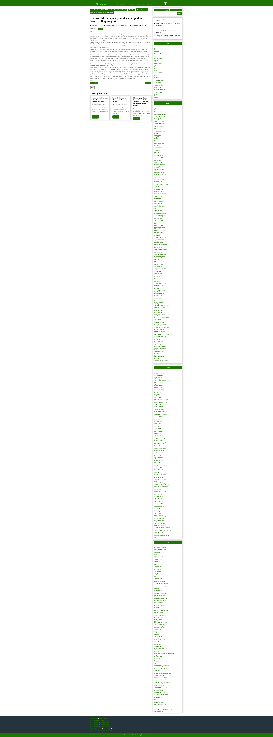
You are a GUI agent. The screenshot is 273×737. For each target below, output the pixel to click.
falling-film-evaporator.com (161, 668)
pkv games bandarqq (159, 67)
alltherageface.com (159, 343)
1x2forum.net (157, 109)
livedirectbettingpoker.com (161, 648)
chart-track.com (158, 447)
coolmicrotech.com (159, 322)
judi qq (155, 57)
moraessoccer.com (159, 443)
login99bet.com (158, 111)
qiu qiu (155, 94)
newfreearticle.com (159, 615)
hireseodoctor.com (159, 206)
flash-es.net (157, 658)
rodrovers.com (158, 188)
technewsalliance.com (159, 256)
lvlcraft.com (157, 183)
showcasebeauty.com (159, 409)
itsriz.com (156, 576)
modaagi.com (157, 433)
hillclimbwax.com (158, 697)
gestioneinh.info (158, 276)
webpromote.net (158, 467)
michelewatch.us (158, 385)
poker (155, 75)
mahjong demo (158, 63)
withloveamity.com (159, 157)
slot (93, 87)
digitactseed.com (158, 181)
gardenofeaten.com (159, 619)
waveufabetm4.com (159, 234)
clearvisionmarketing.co (160, 268)
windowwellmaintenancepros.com (163, 709)
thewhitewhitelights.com (160, 479)
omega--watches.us (159, 387)
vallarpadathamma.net (160, 600)
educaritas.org (157, 135)
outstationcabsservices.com (161, 317)
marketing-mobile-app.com (161, 638)
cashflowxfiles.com (159, 627)
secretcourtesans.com (160, 113)
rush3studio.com (158, 559)
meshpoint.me (157, 588)
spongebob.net (158, 590)
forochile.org (157, 445)
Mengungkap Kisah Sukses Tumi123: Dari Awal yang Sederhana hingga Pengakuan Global (140, 101)
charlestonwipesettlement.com (162, 682)
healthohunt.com (158, 251)
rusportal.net (157, 571)
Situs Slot (132, 4)
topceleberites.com (159, 222)
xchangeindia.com (158, 321)
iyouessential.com (158, 155)
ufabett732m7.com (159, 285)
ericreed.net (157, 488)
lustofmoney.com (158, 702)
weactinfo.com (157, 633)
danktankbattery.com (159, 643)
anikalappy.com (158, 241)
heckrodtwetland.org (159, 483)
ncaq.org (156, 140)
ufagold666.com (158, 292)
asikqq (155, 79)
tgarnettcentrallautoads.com (161, 391)
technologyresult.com (159, 164)
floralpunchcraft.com (159, 639)
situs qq (156, 65)
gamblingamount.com (160, 696)
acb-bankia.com (158, 656)
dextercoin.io (157, 534)
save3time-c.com (158, 396)
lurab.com (156, 353)
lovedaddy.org (157, 651)
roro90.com (157, 561)
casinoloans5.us (158, 494)
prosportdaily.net (158, 278)
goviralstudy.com (158, 512)
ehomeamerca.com (159, 169)
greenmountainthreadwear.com (162, 673)
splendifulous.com (159, 218)
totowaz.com (157, 680)
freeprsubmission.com (160, 290)
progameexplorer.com (160, 346)
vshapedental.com (159, 310)
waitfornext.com (158, 266)
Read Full (96, 117)
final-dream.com (158, 273)
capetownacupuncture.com (161, 580)
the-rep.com (157, 420)
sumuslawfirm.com (159, 670)
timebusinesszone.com (160, 704)
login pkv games (158, 58)
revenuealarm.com (159, 351)
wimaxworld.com (158, 452)
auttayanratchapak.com (160, 593)
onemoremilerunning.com (161, 622)
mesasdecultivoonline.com (161, 610)
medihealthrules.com (159, 307)
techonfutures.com (159, 302)
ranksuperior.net (158, 690)
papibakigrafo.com (159, 506)
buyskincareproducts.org (160, 525)
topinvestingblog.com (159, 416)
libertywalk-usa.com (159, 374)
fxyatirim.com (157, 160)
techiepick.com (158, 297)
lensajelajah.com (158, 137)
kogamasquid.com (159, 529)
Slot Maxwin (141, 4)
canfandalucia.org (158, 312)
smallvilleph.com (158, 435)
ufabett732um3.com (159, 261)
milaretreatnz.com (159, 431)
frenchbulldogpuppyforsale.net (162, 527)
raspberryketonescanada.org (161, 305)
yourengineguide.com (159, 314)
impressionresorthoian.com (161, 665)
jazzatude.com (157, 425)
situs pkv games (103, 718)
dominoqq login (94, 722)
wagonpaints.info (158, 264)
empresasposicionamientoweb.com (163, 334)
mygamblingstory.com (160, 547)
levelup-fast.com (158, 210)
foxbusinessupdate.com (160, 650)
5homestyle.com (158, 537)
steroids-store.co (158, 469)
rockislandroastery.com (160, 348)
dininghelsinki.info (158, 242)
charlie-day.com (158, 646)
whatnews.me (157, 271)
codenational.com (158, 345)
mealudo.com (157, 644)
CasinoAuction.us (158, 496)
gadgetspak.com (158, 203)
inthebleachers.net (159, 522)
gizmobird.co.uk (158, 377)
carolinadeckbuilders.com (160, 414)
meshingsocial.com (159, 634)
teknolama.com (158, 604)
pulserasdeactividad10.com (161, 517)
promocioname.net (159, 450)
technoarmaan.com (159, 333)
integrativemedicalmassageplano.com (164, 653)
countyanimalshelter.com (160, 687)
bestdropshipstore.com (160, 174)
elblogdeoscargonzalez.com (161, 466)
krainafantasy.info (158, 566)
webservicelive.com (159, 362)
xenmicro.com (157, 142)
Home (116, 4)
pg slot (102, 726)
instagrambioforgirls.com (160, 626)
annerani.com (157, 423)
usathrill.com (157, 309)
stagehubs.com (158, 108)
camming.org (157, 118)
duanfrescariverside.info (160, 244)
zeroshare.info (157, 428)
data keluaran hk (158, 92)
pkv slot (156, 55)
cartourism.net (158, 513)
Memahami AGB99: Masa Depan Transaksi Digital (169, 28)
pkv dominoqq (157, 53)
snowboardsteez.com (159, 624)
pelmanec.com (158, 552)
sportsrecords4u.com (159, 220)
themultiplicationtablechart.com (162, 530)
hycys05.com (157, 621)
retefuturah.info (158, 253)
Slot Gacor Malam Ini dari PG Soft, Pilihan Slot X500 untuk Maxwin (108, 10)
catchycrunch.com (159, 126)
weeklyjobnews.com (159, 685)
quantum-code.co (158, 270)
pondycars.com (158, 300)
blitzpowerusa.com (159, 617)
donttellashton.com (159, 558)
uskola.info (156, 263)
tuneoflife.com (157, 708)
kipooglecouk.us (158, 498)
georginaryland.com (159, 476)
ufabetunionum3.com (159, 225)
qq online (156, 51)
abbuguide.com (158, 162)
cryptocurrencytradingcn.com (162, 679)
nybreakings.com (158, 316)
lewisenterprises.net (159, 147)
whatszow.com (158, 167)
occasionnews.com (159, 701)
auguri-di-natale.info (159, 384)
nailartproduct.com (159, 179)
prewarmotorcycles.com (160, 402)
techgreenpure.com (159, 172)
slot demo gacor (158, 82)
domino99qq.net (158, 554)
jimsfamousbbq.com (159, 372)
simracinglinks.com (159, 404)
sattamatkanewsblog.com (160, 677)
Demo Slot (123, 4)
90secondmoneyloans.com (161, 184)
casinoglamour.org (159, 532)
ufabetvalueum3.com (159, 227)
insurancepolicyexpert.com (161, 411)
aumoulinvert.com (159, 501)
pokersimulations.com (160, 213)
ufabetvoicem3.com (159, 232)
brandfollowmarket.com (160, 684)
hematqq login (107, 728)
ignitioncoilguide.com (159, 355)
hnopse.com (157, 699)
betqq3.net (157, 493)
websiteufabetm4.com (160, 237)
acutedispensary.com (159, 675)
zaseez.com (157, 125)
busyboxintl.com (158, 592)
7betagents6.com (158, 198)
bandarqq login (94, 720)
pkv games (156, 50)
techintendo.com (158, 171)
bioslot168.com (158, 358)
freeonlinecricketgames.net (161, 454)
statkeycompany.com (159, 413)
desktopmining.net (159, 520)
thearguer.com (158, 636)
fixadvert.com (157, 392)
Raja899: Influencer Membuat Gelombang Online (119, 100)
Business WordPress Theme (131, 735)
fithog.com (156, 472)
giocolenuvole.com (159, 154)
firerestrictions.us (158, 457)
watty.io (156, 573)
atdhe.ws (156, 481)
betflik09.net (157, 138)
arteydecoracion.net (159, 471)
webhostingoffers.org (159, 166)
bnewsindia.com (158, 295)
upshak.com (157, 660)
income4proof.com (159, 133)
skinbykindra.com (158, 341)
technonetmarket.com (160, 258)
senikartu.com (157, 569)
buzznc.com (157, 338)
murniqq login (98, 728)
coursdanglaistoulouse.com (161, 380)
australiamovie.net (159, 375)
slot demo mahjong (159, 80)
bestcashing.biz (158, 455)
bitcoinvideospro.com (159, 581)
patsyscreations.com (159, 132)
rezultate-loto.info (158, 217)
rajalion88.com (158, 120)
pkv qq (155, 68)
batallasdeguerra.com (159, 438)
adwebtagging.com (159, 689)
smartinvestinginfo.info (160, 254)
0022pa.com (157, 426)
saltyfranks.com (158, 421)
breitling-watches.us (159, 389)
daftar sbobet (157, 62)
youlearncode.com (159, 159)
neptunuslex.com (158, 382)
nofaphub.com (158, 128)
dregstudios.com (158, 440)
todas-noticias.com (159, 568)
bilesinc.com (157, 430)
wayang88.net (157, 235)
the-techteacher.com (159, 326)
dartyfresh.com (158, 145)
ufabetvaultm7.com (159, 229)
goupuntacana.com (159, 121)
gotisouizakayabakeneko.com (161, 587)
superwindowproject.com (160, 505)
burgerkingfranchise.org (160, 598)
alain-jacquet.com (158, 585)
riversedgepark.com (159, 123)
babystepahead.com (159, 692)
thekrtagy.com (157, 319)
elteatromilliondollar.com (160, 597)
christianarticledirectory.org (161, 535)
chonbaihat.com (158, 464)
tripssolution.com (158, 189)
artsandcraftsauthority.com (161, 360)
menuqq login (94, 718)
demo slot (156, 91)
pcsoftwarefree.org (159, 149)
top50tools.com (158, 418)
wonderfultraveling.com (160, 448)
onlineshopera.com (159, 143)
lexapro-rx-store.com (159, 523)
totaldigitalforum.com (159, 331)
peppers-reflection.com (160, 706)
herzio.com (157, 563)
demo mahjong (158, 84)
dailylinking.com (158, 150)
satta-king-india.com (159, 191)
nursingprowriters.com (160, 672)
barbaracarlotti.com (159, 518)
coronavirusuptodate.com (161, 200)
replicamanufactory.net (160, 215)
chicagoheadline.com (159, 116)
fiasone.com (157, 641)
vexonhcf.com (157, 397)
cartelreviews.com (158, 176)
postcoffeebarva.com (159, 595)
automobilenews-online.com (161, 327)
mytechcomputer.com (160, 356)
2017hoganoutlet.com (159, 551)
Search (167, 10)
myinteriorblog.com (159, 293)
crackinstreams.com (159, 201)
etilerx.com (157, 246)
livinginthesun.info (159, 575)
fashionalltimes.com (159, 329)
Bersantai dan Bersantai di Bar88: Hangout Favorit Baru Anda (100, 100)
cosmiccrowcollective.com (161, 583)
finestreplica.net (158, 247)
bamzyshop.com (158, 299)
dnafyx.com (157, 152)
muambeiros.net (158, 460)
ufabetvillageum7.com (160, 230)
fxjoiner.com (157, 339)
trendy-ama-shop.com (160, 283)
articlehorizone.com (159, 195)
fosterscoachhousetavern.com (162, 609)
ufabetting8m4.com (159, 224)
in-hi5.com (156, 564)
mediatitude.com (158, 401)
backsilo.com (157, 662)
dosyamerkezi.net (158, 406)
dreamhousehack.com (160, 324)
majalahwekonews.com (160, 549)
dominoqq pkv (157, 87)
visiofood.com (157, 287)
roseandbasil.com (158, 477)
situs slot (150, 4)
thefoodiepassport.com (160, 503)
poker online (93, 730)
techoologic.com (158, 304)
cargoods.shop (158, 578)
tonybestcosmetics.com (160, 336)
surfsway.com (157, 178)
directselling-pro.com (159, 350)
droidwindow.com (158, 288)
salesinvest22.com (158, 280)
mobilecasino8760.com (160, 491)
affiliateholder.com (159, 711)
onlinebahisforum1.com (160, 114)
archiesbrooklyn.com (159, 459)
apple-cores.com (158, 515)
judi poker (156, 60)
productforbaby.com (159, 605)
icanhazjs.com (157, 508)
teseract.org (157, 281)
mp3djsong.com (158, 379)
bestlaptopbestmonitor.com (161, 474)
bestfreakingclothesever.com (161, 667)
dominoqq (156, 70)
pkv (154, 48)
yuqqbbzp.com (158, 196)
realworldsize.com (158, 602)
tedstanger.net (158, 259)
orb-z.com (156, 607)
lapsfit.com (157, 208)
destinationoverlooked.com (161, 694)
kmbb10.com (157, 629)
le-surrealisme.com (159, 408)
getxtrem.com (157, 631)
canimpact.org (157, 510)
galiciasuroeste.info (159, 437)
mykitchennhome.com (160, 500)
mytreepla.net (157, 212)
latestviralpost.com (159, 614)
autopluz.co (157, 394)
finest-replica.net (158, 275)
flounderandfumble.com (160, 249)
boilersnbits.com (158, 612)
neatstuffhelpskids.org (160, 442)
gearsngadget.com (159, 205)
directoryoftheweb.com (160, 556)
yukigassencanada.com (160, 193)
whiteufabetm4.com (159, 239)
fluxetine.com (157, 489)
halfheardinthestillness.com (161, 484)
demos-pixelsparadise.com (161, 399)
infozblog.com (157, 462)
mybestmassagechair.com (161, 486)
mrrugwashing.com (159, 655)
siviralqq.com (157, 663)
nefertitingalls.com (159, 130)
